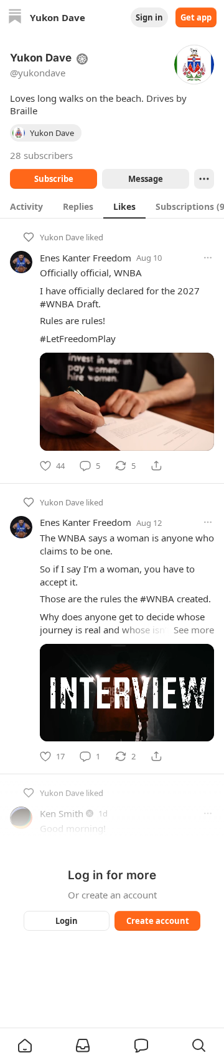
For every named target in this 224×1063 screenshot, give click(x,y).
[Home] (14, 18)
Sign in (149, 17)
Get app (196, 17)
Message (145, 178)
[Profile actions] (204, 179)
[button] (25, 1046)
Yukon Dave (62, 237)
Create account (157, 920)
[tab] (26, 206)
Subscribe (53, 178)
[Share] (156, 466)
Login (66, 920)
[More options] (208, 258)
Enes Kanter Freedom (85, 257)
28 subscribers (41, 155)
